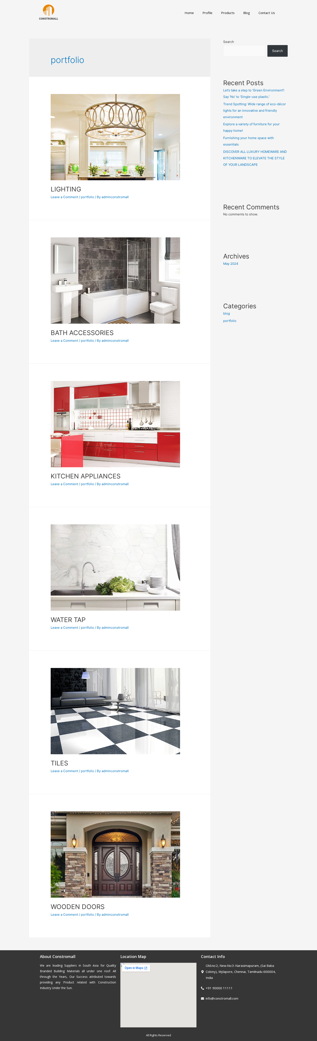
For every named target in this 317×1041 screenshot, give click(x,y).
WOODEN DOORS (78, 907)
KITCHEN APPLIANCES (86, 476)
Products (228, 13)
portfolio (87, 197)
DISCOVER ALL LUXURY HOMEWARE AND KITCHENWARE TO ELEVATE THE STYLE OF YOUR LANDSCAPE (255, 158)
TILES (59, 763)
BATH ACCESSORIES (82, 333)
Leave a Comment (64, 197)
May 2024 (230, 264)
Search (228, 42)
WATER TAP (68, 620)
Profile (207, 13)
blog (226, 313)
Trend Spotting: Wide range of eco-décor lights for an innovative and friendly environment (254, 110)
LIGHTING (66, 189)
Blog (246, 13)
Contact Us (267, 13)
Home (189, 13)
